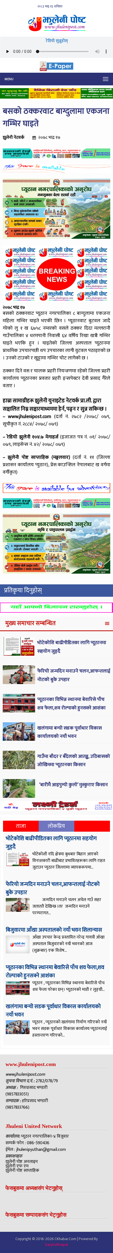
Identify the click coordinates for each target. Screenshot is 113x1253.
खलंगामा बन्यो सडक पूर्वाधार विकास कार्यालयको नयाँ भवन (69, 732)
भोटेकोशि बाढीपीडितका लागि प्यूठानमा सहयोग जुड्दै (51, 842)
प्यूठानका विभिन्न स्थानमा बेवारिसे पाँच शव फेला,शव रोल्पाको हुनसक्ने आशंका (71, 703)
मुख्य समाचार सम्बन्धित (30, 623)
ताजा (21, 826)
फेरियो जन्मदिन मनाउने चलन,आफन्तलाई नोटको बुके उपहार (53, 888)
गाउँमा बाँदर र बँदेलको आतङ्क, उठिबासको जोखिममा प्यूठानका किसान (73, 760)
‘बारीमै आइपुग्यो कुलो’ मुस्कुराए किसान (73, 785)
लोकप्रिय (56, 826)
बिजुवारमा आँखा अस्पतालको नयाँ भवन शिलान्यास (54, 930)
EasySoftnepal (56, 1244)
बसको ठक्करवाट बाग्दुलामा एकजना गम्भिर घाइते (56, 117)
